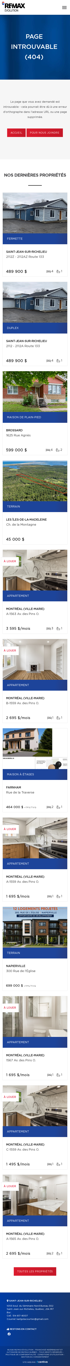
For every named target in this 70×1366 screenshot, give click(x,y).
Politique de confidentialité (21, 1354)
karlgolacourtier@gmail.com (32, 1319)
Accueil (16, 133)
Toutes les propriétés (35, 1271)
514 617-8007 (20, 1316)
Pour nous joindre (44, 133)
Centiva (42, 1362)
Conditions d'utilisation (50, 1354)
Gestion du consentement (35, 1357)
